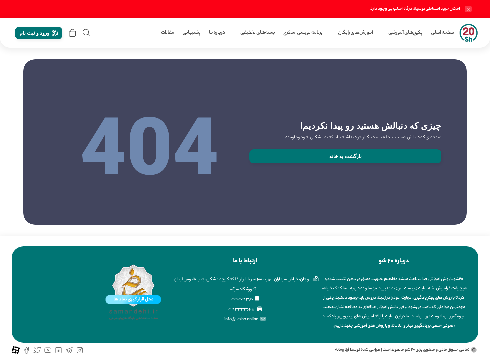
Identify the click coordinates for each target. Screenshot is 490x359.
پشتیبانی (192, 33)
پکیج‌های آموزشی (405, 33)
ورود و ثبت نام (34, 33)
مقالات (167, 33)
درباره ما (217, 33)
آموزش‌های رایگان (355, 33)
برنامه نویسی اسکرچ (303, 33)
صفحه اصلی (442, 33)
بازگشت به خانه (345, 156)
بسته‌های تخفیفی (257, 33)
